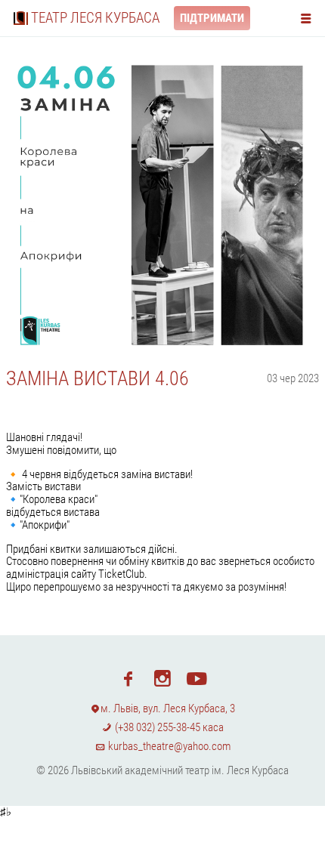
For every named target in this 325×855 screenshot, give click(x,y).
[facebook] (128, 677)
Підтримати (212, 18)
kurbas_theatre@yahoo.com (168, 746)
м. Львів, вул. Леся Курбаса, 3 (168, 708)
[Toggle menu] (309, 18)
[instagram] (162, 677)
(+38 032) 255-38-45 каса (168, 727)
